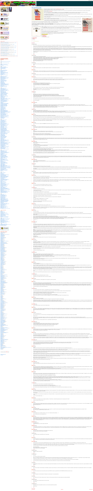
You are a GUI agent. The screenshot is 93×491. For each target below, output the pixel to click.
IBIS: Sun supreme (2, 161)
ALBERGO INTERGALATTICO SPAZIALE (4, 234)
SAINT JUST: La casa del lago (3, 168)
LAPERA (1, 297)
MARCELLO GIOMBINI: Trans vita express (4, 160)
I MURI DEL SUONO (2, 293)
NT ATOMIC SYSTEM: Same (3, 137)
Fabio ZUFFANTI (2, 275)
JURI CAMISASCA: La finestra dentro (3, 156)
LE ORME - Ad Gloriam (2, 68)
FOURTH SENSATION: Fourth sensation (4, 72)
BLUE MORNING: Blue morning (3, 121)
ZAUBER (1, 349)
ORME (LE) (1, 314)
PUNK (1, 326)
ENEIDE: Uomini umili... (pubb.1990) (3, 95)
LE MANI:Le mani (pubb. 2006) (3, 184)
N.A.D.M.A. (1, 309)
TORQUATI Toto (2, 343)
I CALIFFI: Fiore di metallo (2, 125)
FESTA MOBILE (2, 277)
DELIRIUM (1, 267)
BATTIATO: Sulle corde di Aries (3, 123)
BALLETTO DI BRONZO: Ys (3, 89)
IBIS (0, 294)
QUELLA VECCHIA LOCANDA (3, 327)
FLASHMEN (1, 279)
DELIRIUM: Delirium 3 (2, 159)
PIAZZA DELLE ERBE (2, 320)
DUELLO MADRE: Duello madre (3, 128)
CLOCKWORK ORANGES (3, 261)
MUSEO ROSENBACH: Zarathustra (3, 136)
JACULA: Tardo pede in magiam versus (3, 101)
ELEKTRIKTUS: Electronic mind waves (4, 201)
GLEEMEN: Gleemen (2, 73)
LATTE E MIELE (2, 298)
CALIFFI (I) (1, 252)
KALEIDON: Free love (2, 134)
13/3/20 (34, 465)
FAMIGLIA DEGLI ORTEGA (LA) (3, 276)
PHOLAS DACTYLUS (2, 319)
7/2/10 (33, 306)
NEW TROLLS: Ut (2, 106)
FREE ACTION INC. (2, 283)
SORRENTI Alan (2, 338)
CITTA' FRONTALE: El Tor (2, 178)
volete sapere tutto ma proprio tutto (6, 53)
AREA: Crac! (1, 173)
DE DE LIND (1, 266)
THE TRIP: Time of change (2, 148)
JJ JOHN (34, 187)
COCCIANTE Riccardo (2, 262)
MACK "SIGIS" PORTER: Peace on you (4, 111)
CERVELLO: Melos (2, 126)
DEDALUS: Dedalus (2, 127)
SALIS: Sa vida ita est (2, 85)
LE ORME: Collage (2, 81)
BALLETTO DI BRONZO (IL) (3, 242)
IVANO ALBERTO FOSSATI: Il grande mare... (4, 130)
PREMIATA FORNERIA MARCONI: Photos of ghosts (5, 142)
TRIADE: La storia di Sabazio (3, 147)
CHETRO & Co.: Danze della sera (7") (3, 64)
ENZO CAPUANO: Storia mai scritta (3, 177)
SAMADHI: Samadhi (2, 169)
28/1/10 (34, 182)
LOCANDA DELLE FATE (2, 301)
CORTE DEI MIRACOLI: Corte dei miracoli (4, 200)
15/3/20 (34, 478)
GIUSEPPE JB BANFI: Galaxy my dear (4, 220)
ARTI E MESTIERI (2, 240)
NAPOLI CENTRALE (2, 310)
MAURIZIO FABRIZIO (2, 305)
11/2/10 (34, 331)
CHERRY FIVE (1, 258)
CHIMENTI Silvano (2, 259)
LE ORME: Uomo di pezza (2, 107)
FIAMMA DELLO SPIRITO (3, 278)
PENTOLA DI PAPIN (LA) (2, 318)
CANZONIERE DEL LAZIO (3, 254)
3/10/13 (34, 424)
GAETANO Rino (2, 284)
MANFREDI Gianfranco (2, 304)
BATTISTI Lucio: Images (2, 212)
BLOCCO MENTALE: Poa (2, 124)
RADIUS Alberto (2, 328)
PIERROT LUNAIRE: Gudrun (3, 207)
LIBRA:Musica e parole (2, 183)
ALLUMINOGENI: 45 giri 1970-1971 (3, 76)
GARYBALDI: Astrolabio (2, 131)
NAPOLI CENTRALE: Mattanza (3, 204)
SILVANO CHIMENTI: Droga (3, 92)
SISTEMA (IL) (1, 337)
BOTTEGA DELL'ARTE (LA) (3, 250)
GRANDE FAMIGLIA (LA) (3, 289)
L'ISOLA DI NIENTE (44, 36)
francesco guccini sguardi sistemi (7, 45)
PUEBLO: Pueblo (2, 189)
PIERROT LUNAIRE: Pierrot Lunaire (3, 165)
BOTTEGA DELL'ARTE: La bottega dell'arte (4, 176)
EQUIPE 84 (1, 271)
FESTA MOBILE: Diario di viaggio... (3, 129)
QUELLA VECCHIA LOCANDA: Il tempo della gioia (5, 167)
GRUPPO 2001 (1, 291)
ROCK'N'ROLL (1, 331)
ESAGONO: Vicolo (2, 202)
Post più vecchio (91, 489)
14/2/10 (34, 401)
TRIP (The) (1, 344)
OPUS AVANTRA (2, 313)
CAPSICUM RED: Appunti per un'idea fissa (4, 93)
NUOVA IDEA (1, 312)
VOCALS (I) (1, 348)
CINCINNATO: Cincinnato (2, 157)
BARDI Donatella (2, 244)
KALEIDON (1, 296)
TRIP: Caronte (1, 86)
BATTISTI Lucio (2, 246)
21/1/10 (34, 65)
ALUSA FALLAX (2, 236)
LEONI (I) (1, 299)
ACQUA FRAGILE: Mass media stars (3, 150)
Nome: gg (1, 48)
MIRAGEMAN (1, 307)
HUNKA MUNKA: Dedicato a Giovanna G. (4, 103)
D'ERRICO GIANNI (2, 264)
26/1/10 (34, 140)
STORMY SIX (1, 340)
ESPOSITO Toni (2, 273)
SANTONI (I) (1, 334)
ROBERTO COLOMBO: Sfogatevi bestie (4, 199)
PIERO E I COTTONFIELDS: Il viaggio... (4, 110)
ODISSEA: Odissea (2, 138)
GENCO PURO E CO (2, 285)
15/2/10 (34, 406)
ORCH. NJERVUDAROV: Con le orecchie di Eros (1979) (5, 224)
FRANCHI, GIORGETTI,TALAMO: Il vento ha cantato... (5, 98)
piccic (33, 66)
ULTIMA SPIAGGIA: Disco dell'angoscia (4, 192)
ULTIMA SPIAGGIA (2, 345)
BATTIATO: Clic (1, 154)
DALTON (1, 265)
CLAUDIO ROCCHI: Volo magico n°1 (3, 84)
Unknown (34, 425)
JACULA (1, 295)
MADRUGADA (2, 303)
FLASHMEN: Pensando (2, 96)
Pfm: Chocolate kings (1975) (36, 7)
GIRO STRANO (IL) (2, 287)
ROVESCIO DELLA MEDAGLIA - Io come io (4, 115)
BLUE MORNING (2, 248)
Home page (62, 489)
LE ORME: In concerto (2, 163)
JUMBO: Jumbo (1, 102)
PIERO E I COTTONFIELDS (3, 321)
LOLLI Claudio (1, 302)
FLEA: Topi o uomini (2, 97)
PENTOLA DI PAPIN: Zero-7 (3, 215)
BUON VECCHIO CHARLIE (3, 91)
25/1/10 (34, 128)
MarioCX (1, 53)
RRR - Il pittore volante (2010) (3, 225)
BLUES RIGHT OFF (2, 249)
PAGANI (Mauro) (2, 316)
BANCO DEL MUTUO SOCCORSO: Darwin (4, 90)
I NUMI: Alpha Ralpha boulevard (3, 80)
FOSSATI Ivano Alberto (2, 281)
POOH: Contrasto (2, 65)
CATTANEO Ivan (2, 256)
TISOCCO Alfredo (2, 342)
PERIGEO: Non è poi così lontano (3, 206)
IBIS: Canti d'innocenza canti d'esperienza (4, 133)
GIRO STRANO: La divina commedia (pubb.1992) (4, 132)
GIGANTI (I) (1, 286)
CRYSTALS (1, 263)
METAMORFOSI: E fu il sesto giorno (3, 105)
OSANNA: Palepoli (2, 139)
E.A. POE (1, 269)
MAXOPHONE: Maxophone (3, 185)
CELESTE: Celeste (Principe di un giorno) (4, 198)
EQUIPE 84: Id (1, 71)
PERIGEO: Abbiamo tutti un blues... (3, 140)
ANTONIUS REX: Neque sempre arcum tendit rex (4, 152)
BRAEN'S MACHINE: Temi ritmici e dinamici (4, 77)
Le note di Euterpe (2, 45)
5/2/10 (33, 287)
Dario (33, 109)
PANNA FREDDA (2, 317)
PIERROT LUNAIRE (2, 322)
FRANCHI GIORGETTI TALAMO (3, 282)
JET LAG (33, 38)
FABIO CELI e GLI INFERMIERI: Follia (4, 67)
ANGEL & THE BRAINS (2, 237)
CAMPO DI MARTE (2, 253)
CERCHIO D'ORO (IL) (2, 257)
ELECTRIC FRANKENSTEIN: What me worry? (4, 179)
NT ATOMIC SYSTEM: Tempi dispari (3, 162)
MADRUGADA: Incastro (2, 214)
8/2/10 (33, 311)
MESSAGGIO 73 (2, 306)
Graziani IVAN (1, 290)
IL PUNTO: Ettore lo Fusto (2, 112)
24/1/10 (34, 108)
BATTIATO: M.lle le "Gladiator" (3, 175)
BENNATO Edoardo (2, 247)
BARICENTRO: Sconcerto (2, 197)
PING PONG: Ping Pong (2, 141)
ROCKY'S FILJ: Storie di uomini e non (3, 143)
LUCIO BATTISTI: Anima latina (3, 155)
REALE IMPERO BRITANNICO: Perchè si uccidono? (5, 208)
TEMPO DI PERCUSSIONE (3, 341)
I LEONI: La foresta (2, 79)
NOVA (1, 311)
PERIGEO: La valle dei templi (3, 187)
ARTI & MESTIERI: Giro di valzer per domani (4, 174)
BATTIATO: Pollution (2, 122)
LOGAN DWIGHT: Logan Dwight (3, 104)
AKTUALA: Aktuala (2, 120)
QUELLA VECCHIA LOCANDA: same (4, 113)
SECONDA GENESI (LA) (2, 335)
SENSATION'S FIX (2, 336)
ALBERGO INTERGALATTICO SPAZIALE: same (5, 218)
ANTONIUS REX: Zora (2, 211)
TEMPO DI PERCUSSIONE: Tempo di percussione (5, 191)
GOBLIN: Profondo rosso (2, 181)
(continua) (15, 42)
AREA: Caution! (1, 153)
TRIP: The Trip (1, 74)
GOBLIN (1, 288)
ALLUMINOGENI (2, 235)
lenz (33, 281)
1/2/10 (33, 277)
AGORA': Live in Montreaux (3, 172)
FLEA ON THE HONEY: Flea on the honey (4, 78)
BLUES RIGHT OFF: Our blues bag (3, 70)
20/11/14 (34, 440)
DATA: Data (1, 158)
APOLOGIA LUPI (2, 239)
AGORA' (1, 233)
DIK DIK (1, 268)
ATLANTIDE (1, 241)
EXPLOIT (1, 274)
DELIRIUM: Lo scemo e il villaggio (3, 94)
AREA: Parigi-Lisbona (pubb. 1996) (3, 195)
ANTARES (1, 238)
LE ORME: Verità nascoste (2, 205)
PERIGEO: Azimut (2, 109)
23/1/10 (34, 101)
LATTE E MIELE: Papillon (2, 135)
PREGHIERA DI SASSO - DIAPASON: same (4, 188)
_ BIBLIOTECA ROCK (2, 232)
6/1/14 (33, 428)
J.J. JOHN (34, 102)
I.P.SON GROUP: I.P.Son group (3, 182)
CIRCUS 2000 (1, 260)
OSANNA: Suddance (2, 222)
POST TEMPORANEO (2, 324)
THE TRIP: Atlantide (2, 118)
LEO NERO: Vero (2, 213)
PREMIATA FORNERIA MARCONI (3, 325)
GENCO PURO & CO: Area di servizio (3, 99)
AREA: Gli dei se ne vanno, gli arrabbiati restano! (4, 219)
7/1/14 (33, 432)
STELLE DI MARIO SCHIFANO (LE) (4, 339)
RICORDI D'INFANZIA (2, 330)
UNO (1, 346)
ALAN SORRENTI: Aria (2, 117)
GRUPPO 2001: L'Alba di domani (3, 100)
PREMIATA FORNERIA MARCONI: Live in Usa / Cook (5, 166)
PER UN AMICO (44, 35)
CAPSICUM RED (2, 255)
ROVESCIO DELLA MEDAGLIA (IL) (4, 332)
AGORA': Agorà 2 (2, 194)
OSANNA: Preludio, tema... (2, 108)
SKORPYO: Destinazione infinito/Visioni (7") (4, 216)
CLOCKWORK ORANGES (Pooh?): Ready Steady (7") (5, 61)
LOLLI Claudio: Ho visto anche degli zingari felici (4, 203)
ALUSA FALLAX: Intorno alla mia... (3, 151)
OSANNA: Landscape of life (3, 164)
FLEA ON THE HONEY (2, 280)
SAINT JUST (1, 333)
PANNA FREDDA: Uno (2, 82)
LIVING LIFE (1, 300)
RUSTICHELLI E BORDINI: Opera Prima (4, 144)
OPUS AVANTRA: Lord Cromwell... (3, 186)
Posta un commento (33, 488)
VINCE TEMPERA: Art (2, 146)
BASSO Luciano (2, 245)
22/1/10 (34, 72)
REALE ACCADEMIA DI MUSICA (3, 329)
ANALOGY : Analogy (2, 88)
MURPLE (1, 308)
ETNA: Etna (1, 180)
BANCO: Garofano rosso (2, 196)
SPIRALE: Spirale (2, 190)
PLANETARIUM (2, 323)
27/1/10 (34, 158)
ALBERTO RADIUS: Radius (3, 114)
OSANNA (1, 315)
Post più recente (33, 489)
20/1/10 (34, 54)
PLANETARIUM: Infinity (2, 83)
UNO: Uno (1, 170)
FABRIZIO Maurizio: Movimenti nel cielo (4, 221)
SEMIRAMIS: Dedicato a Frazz (3, 145)
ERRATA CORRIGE (2, 272)
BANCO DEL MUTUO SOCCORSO (3, 243)
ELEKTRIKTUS (2, 270)
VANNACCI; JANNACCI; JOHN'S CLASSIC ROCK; (5, 347)
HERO (1, 292)
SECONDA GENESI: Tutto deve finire (3, 116)
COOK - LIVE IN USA (35, 37)
